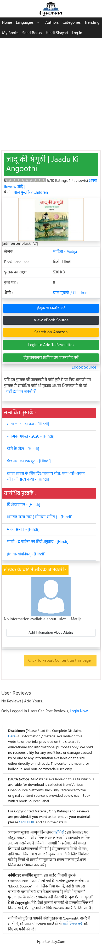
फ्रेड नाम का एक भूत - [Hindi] (29, 461)
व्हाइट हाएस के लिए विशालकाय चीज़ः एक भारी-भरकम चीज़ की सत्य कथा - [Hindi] (46, 477)
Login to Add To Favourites (51, 345)
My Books (10, 33)
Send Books (32, 33)
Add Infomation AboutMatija (51, 633)
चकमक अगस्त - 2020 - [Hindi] (30, 436)
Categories (72, 23)
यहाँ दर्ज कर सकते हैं (21, 392)
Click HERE (27, 822)
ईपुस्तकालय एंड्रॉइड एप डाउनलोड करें (51, 357)
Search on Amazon (51, 332)
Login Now (79, 711)
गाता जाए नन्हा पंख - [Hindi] (28, 424)
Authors (52, 23)
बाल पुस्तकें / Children (31, 192)
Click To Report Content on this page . (60, 661)
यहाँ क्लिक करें (72, 924)
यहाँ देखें (59, 833)
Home (7, 23)
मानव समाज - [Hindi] (23, 529)
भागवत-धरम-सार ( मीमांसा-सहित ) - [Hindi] (39, 517)
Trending (91, 23)
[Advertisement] (51, 92)
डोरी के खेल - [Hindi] (23, 449)
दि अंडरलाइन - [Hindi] (23, 505)
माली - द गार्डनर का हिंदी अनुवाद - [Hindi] (38, 542)
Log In (77, 33)
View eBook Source (51, 320)
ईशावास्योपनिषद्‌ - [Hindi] (26, 554)
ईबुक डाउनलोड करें (51, 308)
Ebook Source (84, 367)
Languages (24, 23)
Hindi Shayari (57, 33)
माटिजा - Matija (65, 252)
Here (11, 736)
